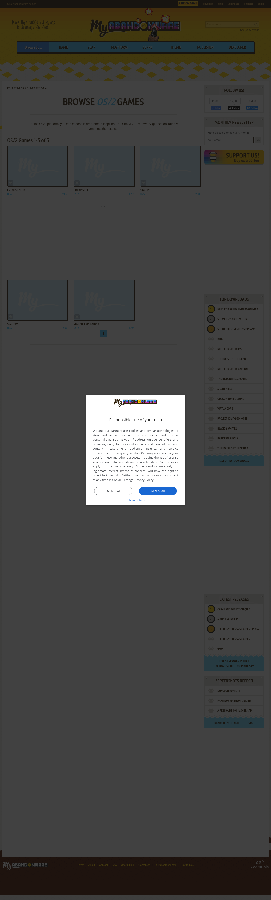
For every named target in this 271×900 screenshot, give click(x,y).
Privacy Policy (144, 480)
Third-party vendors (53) (129, 453)
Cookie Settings (122, 480)
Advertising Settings (119, 475)
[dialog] (135, 450)
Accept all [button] (158, 491)
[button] (136, 500)
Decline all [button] (113, 491)
